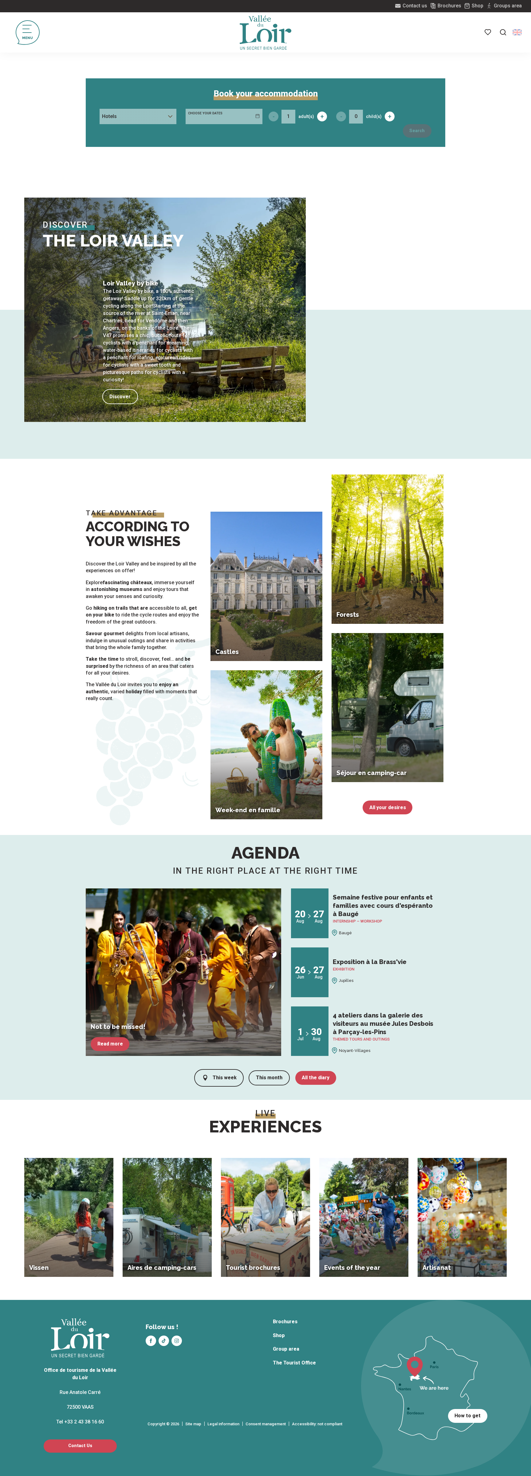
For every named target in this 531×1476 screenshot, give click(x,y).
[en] (517, 32)
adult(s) (306, 116)
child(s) (374, 116)
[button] (503, 32)
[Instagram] (176, 1341)
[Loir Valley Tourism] (265, 32)
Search (417, 130)
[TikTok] (164, 1341)
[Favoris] (488, 32)
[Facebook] (151, 1341)
